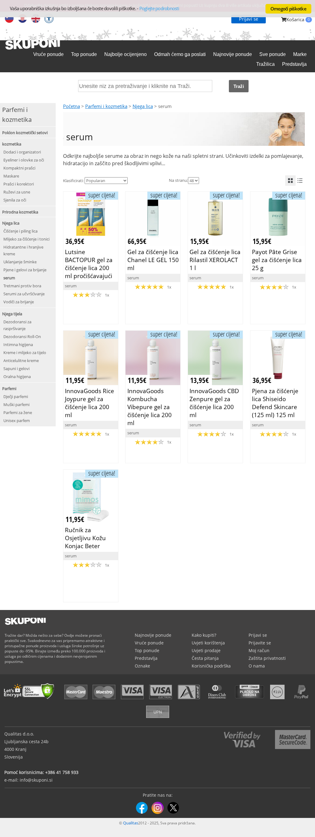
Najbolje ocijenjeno (125, 54)
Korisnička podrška (211, 666)
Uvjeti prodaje (206, 650)
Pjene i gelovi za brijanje (24, 270)
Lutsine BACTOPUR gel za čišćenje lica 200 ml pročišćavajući (89, 264)
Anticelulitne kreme (21, 360)
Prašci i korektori (18, 184)
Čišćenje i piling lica (20, 231)
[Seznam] (300, 180)
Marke (300, 54)
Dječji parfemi (15, 396)
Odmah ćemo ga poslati (180, 54)
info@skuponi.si (36, 780)
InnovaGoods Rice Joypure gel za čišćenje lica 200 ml (89, 403)
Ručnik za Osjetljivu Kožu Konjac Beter (85, 538)
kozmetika (11, 144)
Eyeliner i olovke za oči (23, 160)
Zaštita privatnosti (267, 658)
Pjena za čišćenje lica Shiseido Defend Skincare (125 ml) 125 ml (275, 403)
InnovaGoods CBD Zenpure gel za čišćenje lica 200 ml (214, 403)
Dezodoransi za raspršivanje (17, 325)
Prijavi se (248, 19)
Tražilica (265, 64)
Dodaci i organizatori (22, 152)
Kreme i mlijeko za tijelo (24, 352)
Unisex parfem (16, 420)
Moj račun (259, 650)
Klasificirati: (73, 180)
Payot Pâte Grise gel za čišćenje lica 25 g (277, 260)
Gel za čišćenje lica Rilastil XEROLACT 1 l (215, 260)
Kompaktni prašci (19, 168)
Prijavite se (260, 643)
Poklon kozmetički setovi (25, 132)
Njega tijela (12, 314)
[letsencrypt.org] (30, 700)
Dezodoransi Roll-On (22, 336)
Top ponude (84, 54)
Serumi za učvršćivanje (24, 294)
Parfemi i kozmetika (106, 106)
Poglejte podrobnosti (159, 8)
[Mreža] (290, 180)
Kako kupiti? (204, 635)
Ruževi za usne (16, 192)
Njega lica (10, 223)
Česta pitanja (205, 658)
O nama (257, 666)
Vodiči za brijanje (18, 302)
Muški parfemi (16, 404)
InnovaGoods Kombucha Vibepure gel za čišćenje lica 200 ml (149, 407)
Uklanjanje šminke (20, 262)
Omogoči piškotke (288, 9)
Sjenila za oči (14, 200)
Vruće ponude (48, 54)
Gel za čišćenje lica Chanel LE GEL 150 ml (153, 260)
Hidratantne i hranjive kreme (23, 250)
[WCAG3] (49, 19)
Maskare (11, 176)
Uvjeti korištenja (208, 643)
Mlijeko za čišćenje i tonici (26, 239)
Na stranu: (178, 180)
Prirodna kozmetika (20, 212)
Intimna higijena (18, 344)
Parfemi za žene (17, 412)
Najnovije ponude (232, 54)
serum (9, 278)
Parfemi (9, 388)
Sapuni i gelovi (16, 368)
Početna (71, 106)
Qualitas (130, 823)
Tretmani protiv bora (22, 286)
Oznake (142, 666)
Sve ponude (272, 54)
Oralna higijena (17, 376)
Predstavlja (294, 64)
